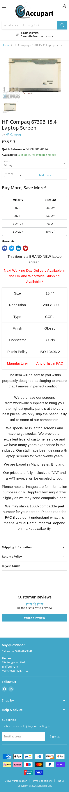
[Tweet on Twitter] (11, 248)
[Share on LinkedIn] (18, 248)
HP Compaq (13, 134)
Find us (60, 780)
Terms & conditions (41, 780)
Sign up (55, 736)
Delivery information (16, 780)
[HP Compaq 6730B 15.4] (10, 107)
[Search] (62, 25)
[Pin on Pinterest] (25, 248)
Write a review (34, 618)
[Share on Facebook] (4, 248)
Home (6, 45)
